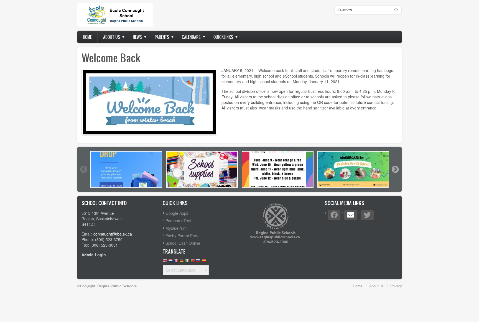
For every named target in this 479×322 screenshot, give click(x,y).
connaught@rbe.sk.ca (112, 234)
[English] (165, 262)
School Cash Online (182, 243)
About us (111, 37)
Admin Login (93, 254)
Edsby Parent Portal (182, 235)
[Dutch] (170, 262)
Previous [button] (83, 169)
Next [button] (395, 169)
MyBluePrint (176, 228)
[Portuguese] (192, 262)
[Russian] (198, 262)
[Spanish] (204, 262)
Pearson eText (178, 220)
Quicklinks (223, 37)
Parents (162, 37)
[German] (181, 262)
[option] (126, 169)
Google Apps (176, 213)
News (137, 37)
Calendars (191, 37)
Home (87, 37)
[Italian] (187, 262)
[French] (176, 262)
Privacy (396, 285)
